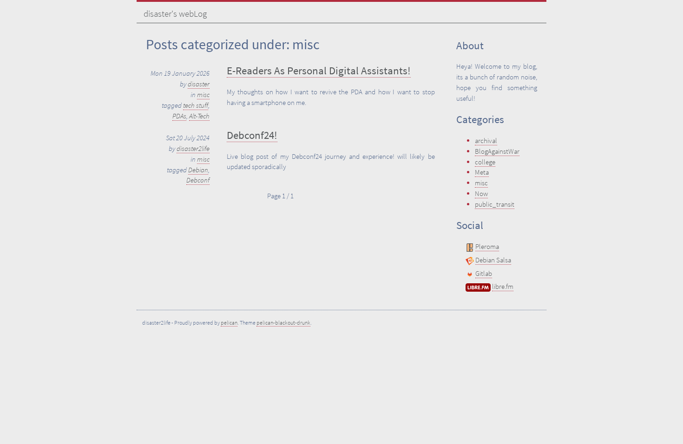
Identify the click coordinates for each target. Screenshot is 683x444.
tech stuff (195, 105)
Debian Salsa (493, 259)
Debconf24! (252, 135)
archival (486, 140)
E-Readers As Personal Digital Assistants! (319, 70)
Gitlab (483, 273)
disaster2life (193, 148)
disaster (199, 83)
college (485, 161)
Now (481, 193)
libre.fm (502, 286)
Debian (198, 169)
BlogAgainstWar (497, 151)
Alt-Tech (199, 115)
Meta (482, 172)
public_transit (494, 204)
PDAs (179, 115)
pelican (229, 322)
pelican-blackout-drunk (283, 322)
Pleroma (487, 246)
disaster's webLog (175, 13)
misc (203, 94)
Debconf (198, 180)
